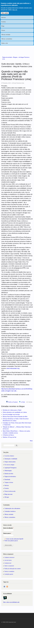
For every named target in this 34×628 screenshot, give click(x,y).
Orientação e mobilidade (10, 458)
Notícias (3, 17)
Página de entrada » (7, 57)
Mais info (14, 9)
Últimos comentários (6, 39)
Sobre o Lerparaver (9, 565)
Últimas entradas (5, 34)
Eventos (3, 22)
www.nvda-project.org (12, 368)
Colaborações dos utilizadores (12, 508)
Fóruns (3, 30)
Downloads (7, 479)
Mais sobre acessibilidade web (11, 602)
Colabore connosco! (9, 557)
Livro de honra (8, 560)
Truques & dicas (8, 482)
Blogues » (16, 57)
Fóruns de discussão (9, 491)
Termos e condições (9, 571)
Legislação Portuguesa (10, 467)
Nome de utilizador (8, 528)
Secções (6, 452)
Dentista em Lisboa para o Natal (12, 410)
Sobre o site (4, 43)
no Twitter (22, 402)
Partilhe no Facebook (13, 402)
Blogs (2, 26)
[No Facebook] (4, 586)
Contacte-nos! (7, 563)
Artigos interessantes (10, 461)
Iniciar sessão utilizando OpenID (14, 539)
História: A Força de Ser (9, 437)
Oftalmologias (8, 470)
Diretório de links (8, 473)
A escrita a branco (9, 456)
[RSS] (7, 586)
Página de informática (10, 476)
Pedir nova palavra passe (11, 540)
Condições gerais (8, 574)
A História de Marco (8, 435)
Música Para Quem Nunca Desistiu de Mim (15, 416)
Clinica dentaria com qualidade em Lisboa (15, 412)
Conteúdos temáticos (10, 511)
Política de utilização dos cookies (12, 568)
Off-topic (6, 497)
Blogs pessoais (8, 494)
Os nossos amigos (9, 464)
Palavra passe (7, 533)
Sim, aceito (5, 13)
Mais (31, 440)
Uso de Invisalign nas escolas (11, 414)
